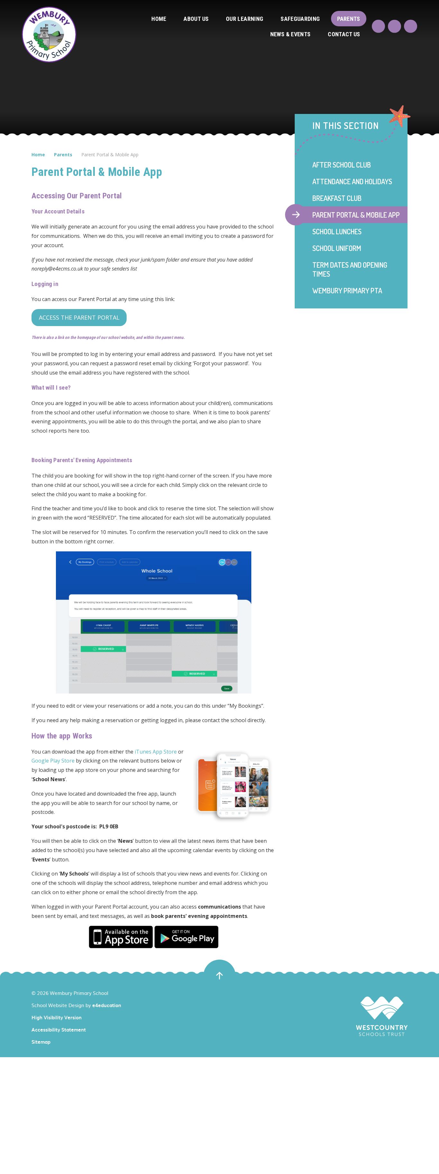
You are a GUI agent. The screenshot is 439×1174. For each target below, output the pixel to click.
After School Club (341, 164)
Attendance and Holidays (352, 181)
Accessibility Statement (58, 1029)
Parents (63, 154)
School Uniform (336, 248)
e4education (106, 1005)
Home (38, 154)
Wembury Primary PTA (347, 290)
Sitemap (40, 1041)
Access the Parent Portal (79, 317)
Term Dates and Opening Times (349, 269)
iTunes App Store (156, 751)
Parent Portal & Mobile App (110, 154)
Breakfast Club (337, 198)
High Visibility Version (56, 1017)
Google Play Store (53, 760)
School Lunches (337, 231)
